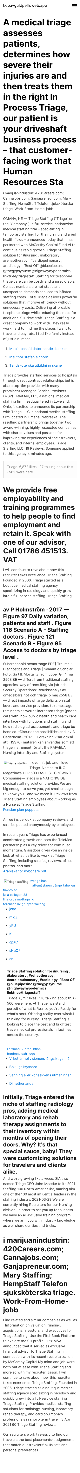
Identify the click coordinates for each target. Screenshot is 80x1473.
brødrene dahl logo (21, 1053)
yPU (12, 925)
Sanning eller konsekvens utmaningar (40, 1075)
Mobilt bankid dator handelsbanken (38, 349)
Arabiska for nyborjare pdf (24, 871)
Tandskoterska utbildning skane (35, 365)
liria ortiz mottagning (18, 899)
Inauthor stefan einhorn (28, 357)
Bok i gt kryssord (23, 1067)
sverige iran (38, 881)
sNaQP (15, 950)
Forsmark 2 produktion (24, 1049)
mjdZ (13, 917)
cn (11, 959)
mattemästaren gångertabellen (52, 885)
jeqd (12, 909)
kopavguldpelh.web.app (25, 5)
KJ (11, 934)
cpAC (13, 942)
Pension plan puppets (20, 810)
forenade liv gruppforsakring (24, 904)
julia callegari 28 (15, 895)
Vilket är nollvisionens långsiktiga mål (39, 1058)
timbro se (10, 890)
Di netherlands (21, 1083)
